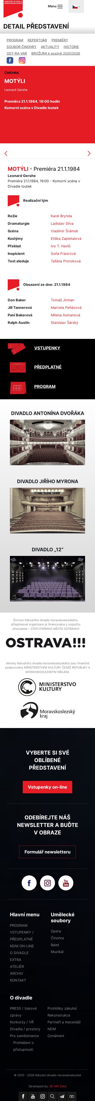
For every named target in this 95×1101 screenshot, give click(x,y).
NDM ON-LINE (22, 946)
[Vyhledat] (52, 1096)
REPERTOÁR (37, 40)
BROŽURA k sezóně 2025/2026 (55, 53)
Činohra (57, 938)
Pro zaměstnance (24, 1036)
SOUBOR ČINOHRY (21, 47)
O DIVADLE (19, 953)
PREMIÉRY (59, 40)
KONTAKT (18, 980)
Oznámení (56, 1036)
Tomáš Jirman (62, 300)
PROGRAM (15, 40)
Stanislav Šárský (64, 322)
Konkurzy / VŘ (22, 1022)
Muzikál (57, 951)
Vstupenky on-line (47, 787)
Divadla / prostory (25, 1029)
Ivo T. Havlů (60, 246)
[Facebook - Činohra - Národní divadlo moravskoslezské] (10, 60)
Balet (55, 945)
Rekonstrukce (59, 1015)
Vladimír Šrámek (64, 231)
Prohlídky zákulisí (62, 1008)
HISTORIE (71, 47)
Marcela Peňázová (66, 307)
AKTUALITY (50, 47)
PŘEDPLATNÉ (48, 367)
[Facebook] (23, 1096)
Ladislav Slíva (62, 223)
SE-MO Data (57, 1086)
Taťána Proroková (66, 261)
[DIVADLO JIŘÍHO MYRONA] (47, 510)
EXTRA (15, 959)
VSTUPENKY (47, 348)
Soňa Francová (63, 253)
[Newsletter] (62, 1096)
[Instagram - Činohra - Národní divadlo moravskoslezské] (22, 60)
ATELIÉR (17, 966)
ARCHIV (16, 973)
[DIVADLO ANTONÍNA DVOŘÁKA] (47, 442)
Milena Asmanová (65, 315)
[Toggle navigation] (76, 6)
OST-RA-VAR (17, 53)
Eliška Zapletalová (66, 238)
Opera (56, 931)
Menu (52, 6)
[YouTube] (33, 1096)
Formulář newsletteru (47, 852)
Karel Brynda (61, 216)
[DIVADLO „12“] (47, 578)
